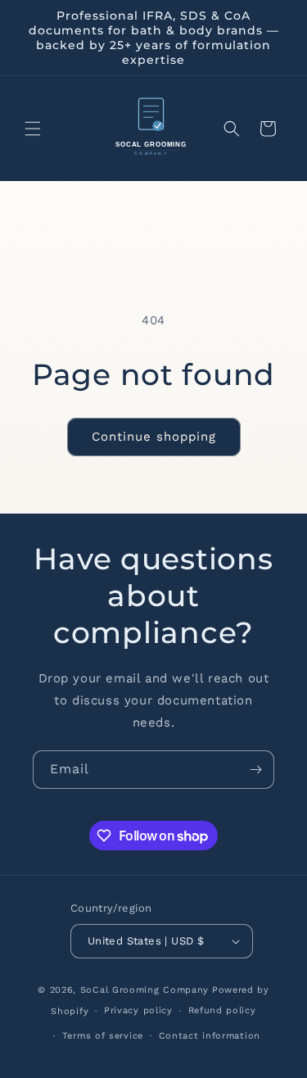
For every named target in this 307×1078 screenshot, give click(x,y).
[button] (33, 129)
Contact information (209, 1035)
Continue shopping (154, 436)
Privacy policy (138, 1010)
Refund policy (222, 1010)
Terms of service (102, 1035)
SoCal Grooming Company (144, 990)
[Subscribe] (255, 769)
